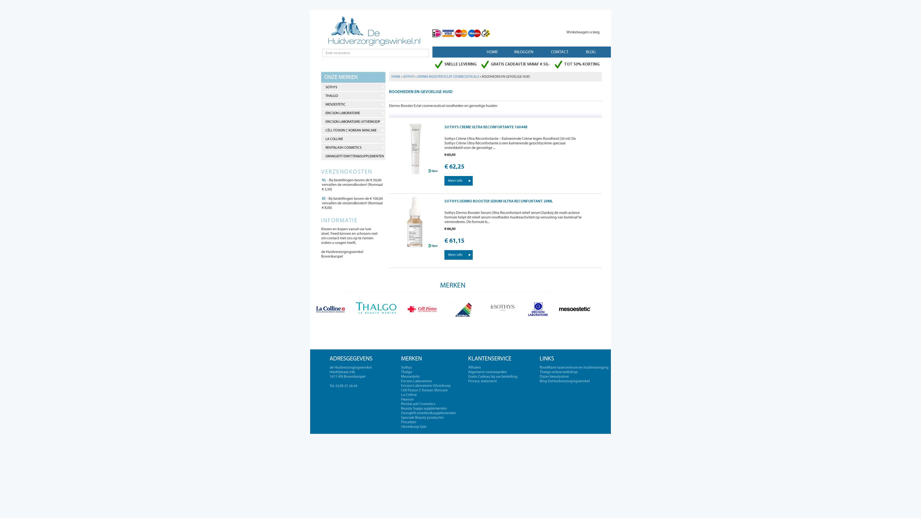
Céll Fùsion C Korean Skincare (351, 130)
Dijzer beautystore (554, 376)
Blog (591, 51)
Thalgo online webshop (559, 372)
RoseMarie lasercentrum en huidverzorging (574, 367)
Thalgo (331, 96)
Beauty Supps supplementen (424, 408)
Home (492, 51)
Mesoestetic (335, 104)
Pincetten (408, 422)
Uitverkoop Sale (413, 426)
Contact (559, 51)
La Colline (334, 139)
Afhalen (474, 367)
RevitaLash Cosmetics (343, 148)
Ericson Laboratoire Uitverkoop (352, 122)
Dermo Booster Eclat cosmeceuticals (448, 77)
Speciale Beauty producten (422, 417)
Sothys (331, 87)
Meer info (455, 181)
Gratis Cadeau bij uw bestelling (492, 376)
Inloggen (523, 51)
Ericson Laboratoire (342, 113)
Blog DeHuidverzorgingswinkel (565, 381)
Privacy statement (482, 381)
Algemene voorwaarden (487, 372)
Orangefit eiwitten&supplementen (354, 156)
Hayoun (407, 399)
